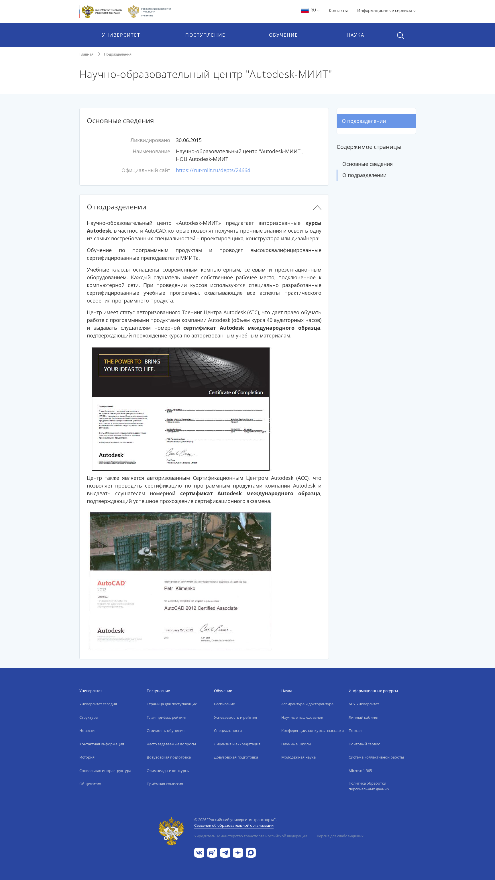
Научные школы (296, 744)
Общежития (90, 783)
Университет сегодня (98, 703)
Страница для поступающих (172, 703)
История (87, 757)
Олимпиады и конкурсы (168, 770)
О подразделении (364, 120)
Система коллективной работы (376, 757)
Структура (88, 717)
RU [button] (313, 10)
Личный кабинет (364, 717)
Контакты (338, 10)
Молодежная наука (298, 757)
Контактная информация (101, 744)
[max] (251, 852)
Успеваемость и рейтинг (236, 717)
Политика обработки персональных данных (369, 786)
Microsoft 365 (360, 770)
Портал (355, 730)
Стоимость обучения (165, 730)
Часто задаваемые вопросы (171, 744)
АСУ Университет (364, 703)
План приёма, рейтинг (166, 717)
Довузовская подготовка (169, 757)
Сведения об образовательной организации (234, 825)
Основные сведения (367, 163)
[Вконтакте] (199, 852)
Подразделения (117, 54)
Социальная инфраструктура (105, 770)
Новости (87, 730)
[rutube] (212, 852)
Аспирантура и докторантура (307, 703)
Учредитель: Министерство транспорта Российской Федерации (250, 835)
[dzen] (238, 852)
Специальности (228, 730)
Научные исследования (302, 717)
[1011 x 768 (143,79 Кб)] (180, 579)
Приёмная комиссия (165, 783)
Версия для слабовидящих (340, 835)
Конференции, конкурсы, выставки (312, 730)
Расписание (224, 703)
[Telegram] (225, 852)
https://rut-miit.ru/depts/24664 (213, 170)
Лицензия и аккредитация (237, 744)
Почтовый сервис (364, 744)
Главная (86, 54)
